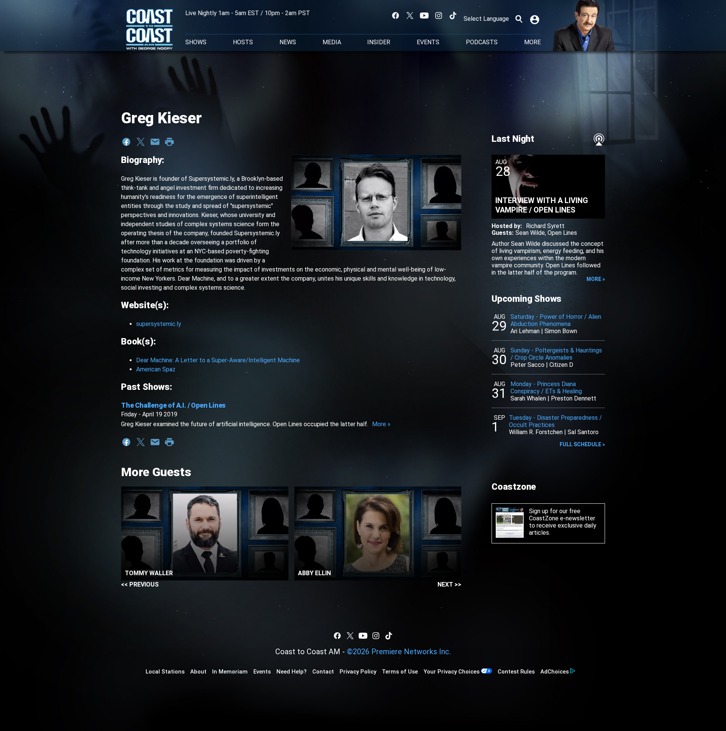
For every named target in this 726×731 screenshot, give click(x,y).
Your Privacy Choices (451, 671)
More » (381, 424)
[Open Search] (519, 19)
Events (428, 42)
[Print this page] (169, 142)
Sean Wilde (530, 232)
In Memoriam (230, 671)
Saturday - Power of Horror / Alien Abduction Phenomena (555, 320)
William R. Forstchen (536, 432)
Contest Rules (516, 671)
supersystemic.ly (158, 323)
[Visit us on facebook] (395, 15)
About (198, 671)
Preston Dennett (573, 398)
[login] (535, 19)
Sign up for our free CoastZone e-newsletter (562, 515)
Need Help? (291, 671)
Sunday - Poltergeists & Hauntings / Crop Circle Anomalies (556, 354)
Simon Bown (560, 331)
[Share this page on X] (140, 142)
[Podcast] (599, 139)
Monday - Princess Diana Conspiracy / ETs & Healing (546, 387)
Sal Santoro (583, 432)
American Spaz (155, 369)
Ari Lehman (525, 331)
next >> (449, 584)
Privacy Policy (358, 671)
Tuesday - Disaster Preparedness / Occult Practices (555, 421)
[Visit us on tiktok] (453, 15)
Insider (378, 42)
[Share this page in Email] (155, 142)
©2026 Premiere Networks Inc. (399, 651)
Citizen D (561, 364)
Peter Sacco (527, 364)
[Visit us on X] (409, 15)
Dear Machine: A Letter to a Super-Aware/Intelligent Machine (218, 360)
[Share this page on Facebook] (126, 142)
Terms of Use (400, 671)
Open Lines (562, 232)
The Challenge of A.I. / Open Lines (173, 405)
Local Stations (165, 671)
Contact (323, 671)
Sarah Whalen (528, 398)
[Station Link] (149, 30)
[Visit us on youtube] (424, 15)
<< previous (140, 584)
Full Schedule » (582, 444)
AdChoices (554, 671)
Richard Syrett (545, 226)
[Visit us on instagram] (438, 15)
